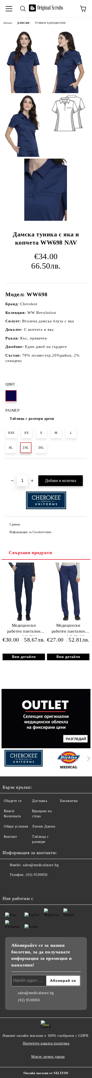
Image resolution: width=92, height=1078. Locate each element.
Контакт (10, 837)
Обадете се (13, 801)
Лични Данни (43, 826)
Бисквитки (69, 801)
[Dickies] (68, 760)
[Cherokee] (23, 760)
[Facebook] (9, 885)
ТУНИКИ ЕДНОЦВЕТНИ (50, 22)
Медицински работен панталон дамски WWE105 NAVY (68, 629)
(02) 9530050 (36, 875)
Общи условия (16, 826)
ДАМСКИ (23, 22)
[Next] (87, 758)
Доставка (39, 801)
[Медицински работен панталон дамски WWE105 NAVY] (68, 620)
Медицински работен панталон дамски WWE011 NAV (24, 629)
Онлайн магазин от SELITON (46, 1073)
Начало (8, 22)
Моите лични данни (48, 1057)
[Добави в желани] (83, 467)
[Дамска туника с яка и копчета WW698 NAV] (24, 62)
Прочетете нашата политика (46, 1043)
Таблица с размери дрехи (32, 419)
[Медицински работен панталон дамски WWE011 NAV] (24, 620)
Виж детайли (24, 657)
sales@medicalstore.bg (41, 865)
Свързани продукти (30, 552)
